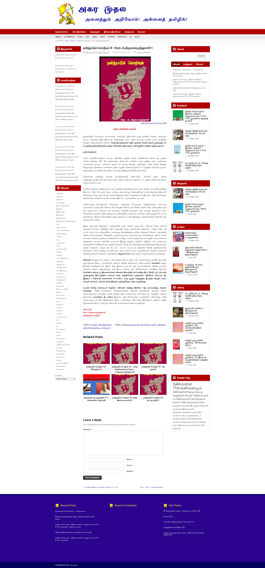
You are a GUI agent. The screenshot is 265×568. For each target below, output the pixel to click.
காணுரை (59, 255)
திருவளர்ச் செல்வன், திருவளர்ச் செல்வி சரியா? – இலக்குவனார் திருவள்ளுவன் (196, 251)
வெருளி (59, 360)
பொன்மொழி (60, 338)
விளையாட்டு (60, 357)
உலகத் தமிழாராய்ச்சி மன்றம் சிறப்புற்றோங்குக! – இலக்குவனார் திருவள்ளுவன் (65, 69)
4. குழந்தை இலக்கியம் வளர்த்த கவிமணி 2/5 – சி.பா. (101, 487)
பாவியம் (102, 37)
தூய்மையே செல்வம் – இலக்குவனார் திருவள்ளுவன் (195, 310)
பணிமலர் (59, 310)
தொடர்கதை (60, 295)
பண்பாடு (59, 314)
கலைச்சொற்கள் (61, 249)
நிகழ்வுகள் (129, 31)
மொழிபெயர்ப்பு (61, 351)
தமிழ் (202, 402)
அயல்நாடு (59, 193)
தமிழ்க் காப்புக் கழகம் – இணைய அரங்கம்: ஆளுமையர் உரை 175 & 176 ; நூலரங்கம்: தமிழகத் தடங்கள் (190, 81)
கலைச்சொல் (178, 422)
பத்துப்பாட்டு (105, 327)
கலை (58, 246)
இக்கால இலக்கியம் (112, 31)
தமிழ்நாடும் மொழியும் (91, 327)
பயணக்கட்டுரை (61, 317)
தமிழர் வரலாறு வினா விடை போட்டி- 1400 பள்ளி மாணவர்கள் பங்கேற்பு (183, 534)
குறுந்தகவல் (60, 264)
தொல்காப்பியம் (61, 31)
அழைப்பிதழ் (60, 202)
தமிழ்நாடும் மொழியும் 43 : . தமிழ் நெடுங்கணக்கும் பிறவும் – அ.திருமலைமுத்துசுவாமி (125, 369)
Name (130, 459)
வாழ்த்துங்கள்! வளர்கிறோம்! (172, 527)
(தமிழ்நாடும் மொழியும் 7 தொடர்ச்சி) (153, 123)
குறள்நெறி (59, 261)
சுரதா (175, 425)
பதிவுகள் (176, 64)
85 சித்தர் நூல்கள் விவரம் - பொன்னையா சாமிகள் (180, 511)
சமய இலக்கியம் (69, 37)
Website (130, 471)
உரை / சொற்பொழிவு (63, 230)
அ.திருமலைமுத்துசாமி (130, 324)
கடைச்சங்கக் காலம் (148, 324)
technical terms (195, 418)
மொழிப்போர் (60, 354)
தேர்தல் (58, 292)
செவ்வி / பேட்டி (61, 277)
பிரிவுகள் (199, 64)
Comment (87, 429)
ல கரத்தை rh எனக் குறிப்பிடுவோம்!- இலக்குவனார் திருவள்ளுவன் (193, 268)
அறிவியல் (58, 37)
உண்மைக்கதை (61, 227)
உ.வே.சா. (184, 415)
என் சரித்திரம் (200, 422)
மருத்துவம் (60, 341)
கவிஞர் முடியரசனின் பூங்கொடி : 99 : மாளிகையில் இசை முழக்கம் (194, 326)
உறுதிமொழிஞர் (61, 233)
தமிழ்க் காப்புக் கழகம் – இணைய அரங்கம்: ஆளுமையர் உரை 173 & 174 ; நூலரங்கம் (187, 95)
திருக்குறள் (95, 31)
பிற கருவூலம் (60, 329)
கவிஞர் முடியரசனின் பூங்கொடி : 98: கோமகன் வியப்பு (196, 342)
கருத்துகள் (188, 64)
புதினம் (58, 332)
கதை (87, 37)
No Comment (144, 52)
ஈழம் (57, 224)
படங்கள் (59, 307)
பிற (131, 37)
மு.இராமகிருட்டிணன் (63, 344)
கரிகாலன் (161, 324)
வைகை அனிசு (180, 402)
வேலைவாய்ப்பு (122, 37)
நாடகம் (58, 301)
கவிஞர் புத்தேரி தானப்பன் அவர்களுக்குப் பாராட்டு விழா (196, 133)
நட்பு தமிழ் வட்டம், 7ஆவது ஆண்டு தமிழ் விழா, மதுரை (196, 165)
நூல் (199, 388)
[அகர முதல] (121, 24)
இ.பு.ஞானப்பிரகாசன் (199, 405)
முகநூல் (59, 348)
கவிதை (94, 37)
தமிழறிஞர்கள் (61, 280)
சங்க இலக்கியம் (79, 31)
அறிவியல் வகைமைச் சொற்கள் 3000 (191, 425)
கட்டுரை (80, 37)
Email (129, 465)
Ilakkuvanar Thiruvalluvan (184, 386)
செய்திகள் (111, 37)
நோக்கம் (141, 32)
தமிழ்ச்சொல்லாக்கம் (181, 405)
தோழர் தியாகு (189, 422)
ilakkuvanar (180, 392)
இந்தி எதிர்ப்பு (60, 212)
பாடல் (58, 320)
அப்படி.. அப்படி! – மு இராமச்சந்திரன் (151, 487)
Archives (58, 375)
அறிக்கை (59, 196)
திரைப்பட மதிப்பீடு (62, 289)
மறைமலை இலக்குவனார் (183, 409)
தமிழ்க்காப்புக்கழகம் (181, 412)
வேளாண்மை (60, 369)
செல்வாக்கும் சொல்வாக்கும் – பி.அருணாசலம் (188, 69)
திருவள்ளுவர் (193, 402)
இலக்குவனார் (60, 218)
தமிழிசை (59, 283)
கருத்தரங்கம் (60, 243)
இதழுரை (59, 209)
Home (66, 41)
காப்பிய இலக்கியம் (62, 258)
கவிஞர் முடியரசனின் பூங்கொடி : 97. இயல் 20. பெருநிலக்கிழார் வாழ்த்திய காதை (196, 358)
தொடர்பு (137, 37)
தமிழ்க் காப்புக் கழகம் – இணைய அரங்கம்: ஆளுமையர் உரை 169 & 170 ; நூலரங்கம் (195, 207)
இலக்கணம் (60, 215)
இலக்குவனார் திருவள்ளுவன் (97, 52)
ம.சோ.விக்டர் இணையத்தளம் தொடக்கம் (177, 522)
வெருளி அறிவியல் (62, 363)
